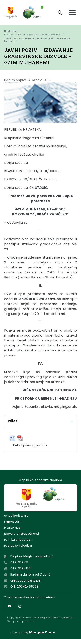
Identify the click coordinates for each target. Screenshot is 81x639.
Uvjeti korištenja (16, 515)
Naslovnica (11, 31)
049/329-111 (19, 562)
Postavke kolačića (18, 546)
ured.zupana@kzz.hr (25, 580)
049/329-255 (20, 568)
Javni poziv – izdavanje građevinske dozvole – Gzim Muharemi (37, 40)
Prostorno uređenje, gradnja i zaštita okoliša (32, 34)
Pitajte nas (12, 528)
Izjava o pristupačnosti (21, 534)
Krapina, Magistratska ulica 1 (31, 556)
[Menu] (72, 12)
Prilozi (13, 420)
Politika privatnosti (18, 540)
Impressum (12, 521)
